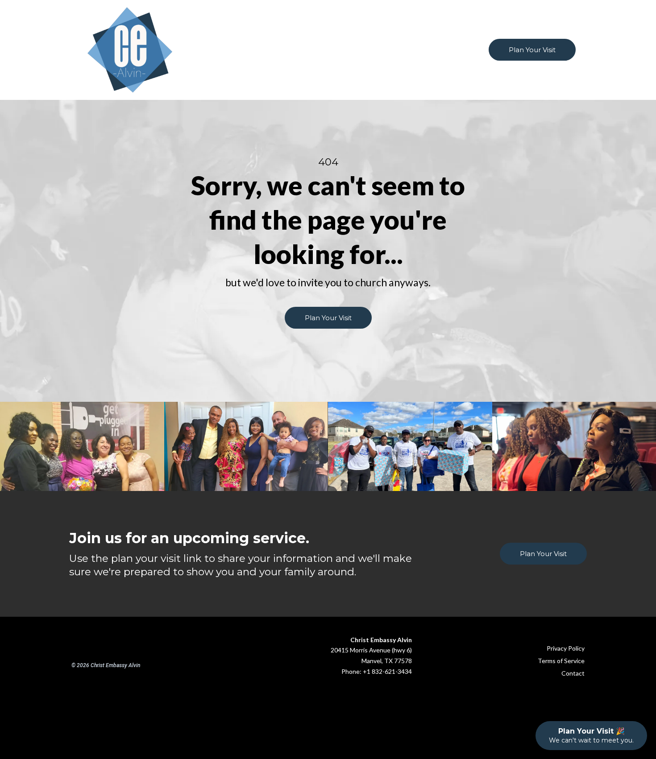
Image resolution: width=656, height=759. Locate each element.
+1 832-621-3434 (387, 671)
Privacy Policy (566, 648)
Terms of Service (561, 660)
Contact (573, 673)
